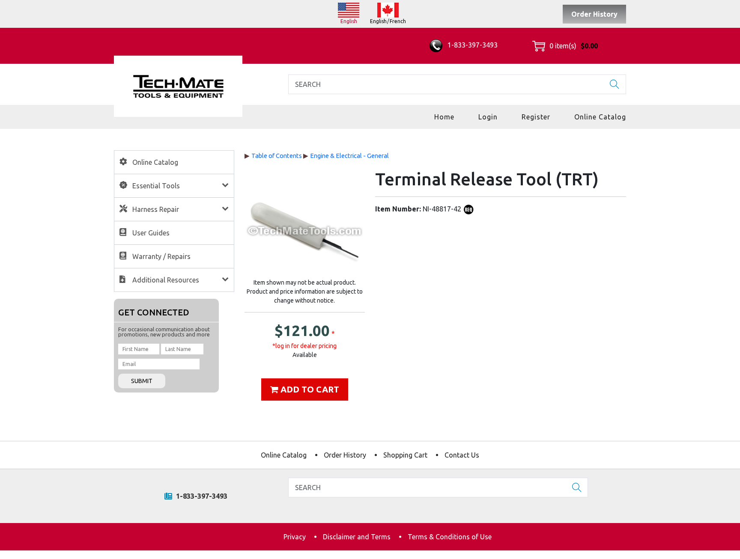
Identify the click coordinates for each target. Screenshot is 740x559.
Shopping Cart (405, 455)
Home (444, 117)
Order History (594, 14)
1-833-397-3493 (472, 45)
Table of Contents (276, 155)
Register (536, 117)
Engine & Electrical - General (349, 155)
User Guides (151, 233)
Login (488, 117)
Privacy (294, 537)
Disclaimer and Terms (357, 537)
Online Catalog (600, 117)
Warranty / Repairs (161, 256)
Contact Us (462, 455)
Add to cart (308, 389)
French (398, 21)
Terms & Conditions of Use (450, 537)
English (348, 21)
